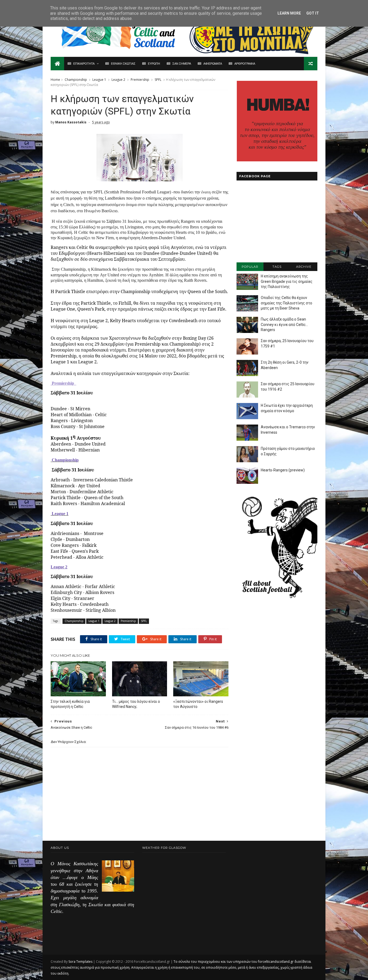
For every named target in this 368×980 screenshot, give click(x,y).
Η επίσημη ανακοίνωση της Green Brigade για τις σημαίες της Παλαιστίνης (287, 281)
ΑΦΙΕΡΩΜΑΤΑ (212, 63)
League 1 (99, 79)
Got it (312, 13)
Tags (277, 267)
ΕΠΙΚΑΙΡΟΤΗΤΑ (84, 63)
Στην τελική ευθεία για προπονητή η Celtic (70, 704)
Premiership (140, 79)
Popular (250, 267)
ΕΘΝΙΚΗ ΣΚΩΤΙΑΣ (123, 63)
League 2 (118, 79)
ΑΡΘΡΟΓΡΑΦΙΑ (244, 63)
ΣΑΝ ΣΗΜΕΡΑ (181, 63)
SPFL (158, 79)
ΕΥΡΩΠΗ (154, 63)
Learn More (289, 13)
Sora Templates (80, 961)
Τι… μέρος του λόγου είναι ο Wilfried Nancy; (136, 704)
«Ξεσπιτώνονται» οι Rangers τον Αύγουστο (198, 704)
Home (55, 79)
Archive (303, 267)
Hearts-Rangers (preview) (283, 470)
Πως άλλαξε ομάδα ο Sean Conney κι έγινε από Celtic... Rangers (284, 324)
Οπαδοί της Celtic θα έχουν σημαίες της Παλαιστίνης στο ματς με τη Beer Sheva (286, 303)
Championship (76, 79)
